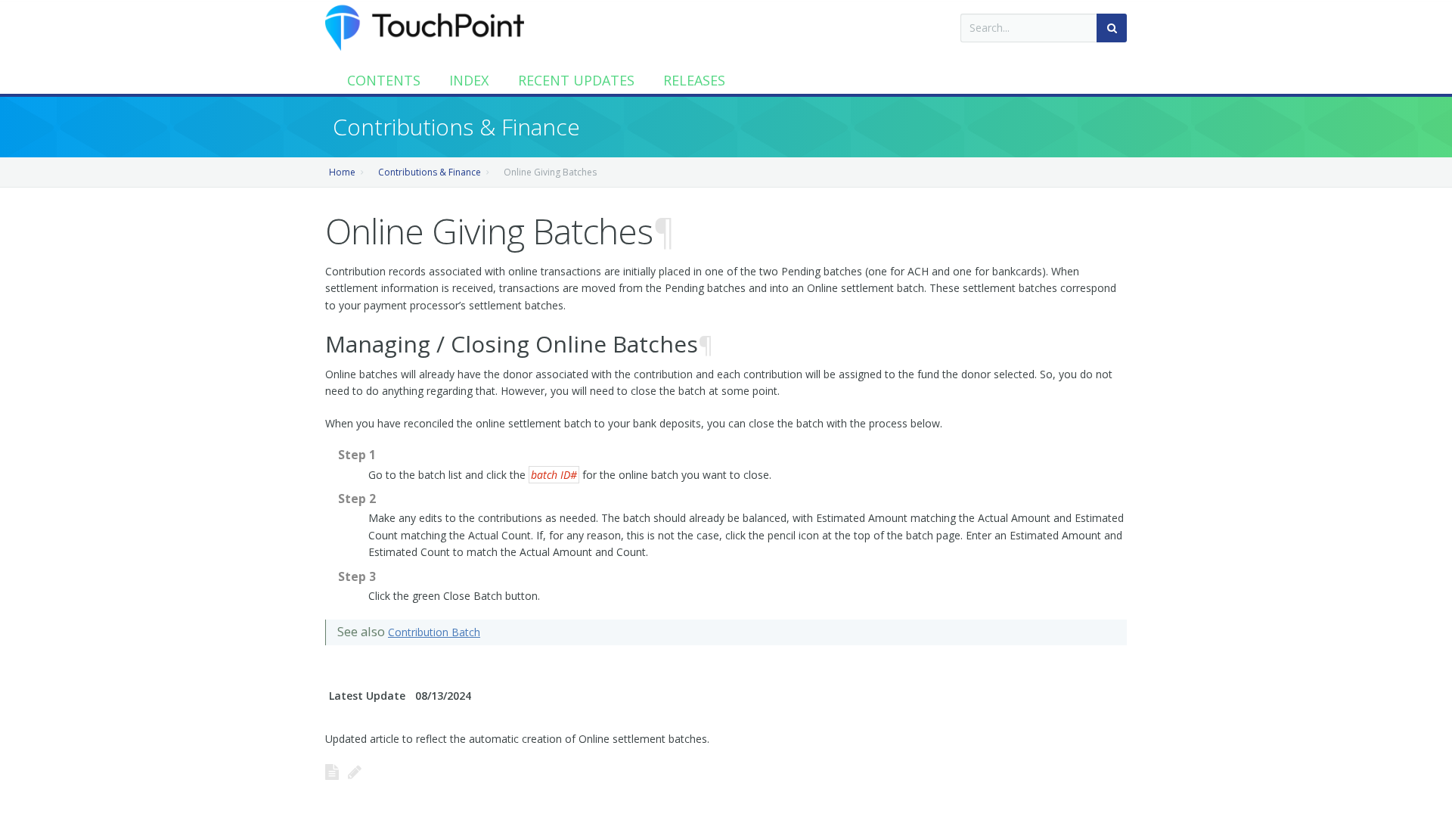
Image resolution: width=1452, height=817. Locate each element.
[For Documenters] (354, 771)
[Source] (332, 771)
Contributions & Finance (429, 172)
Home (342, 172)
